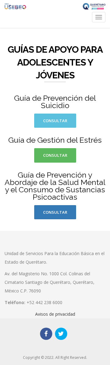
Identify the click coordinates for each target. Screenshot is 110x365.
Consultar (55, 120)
